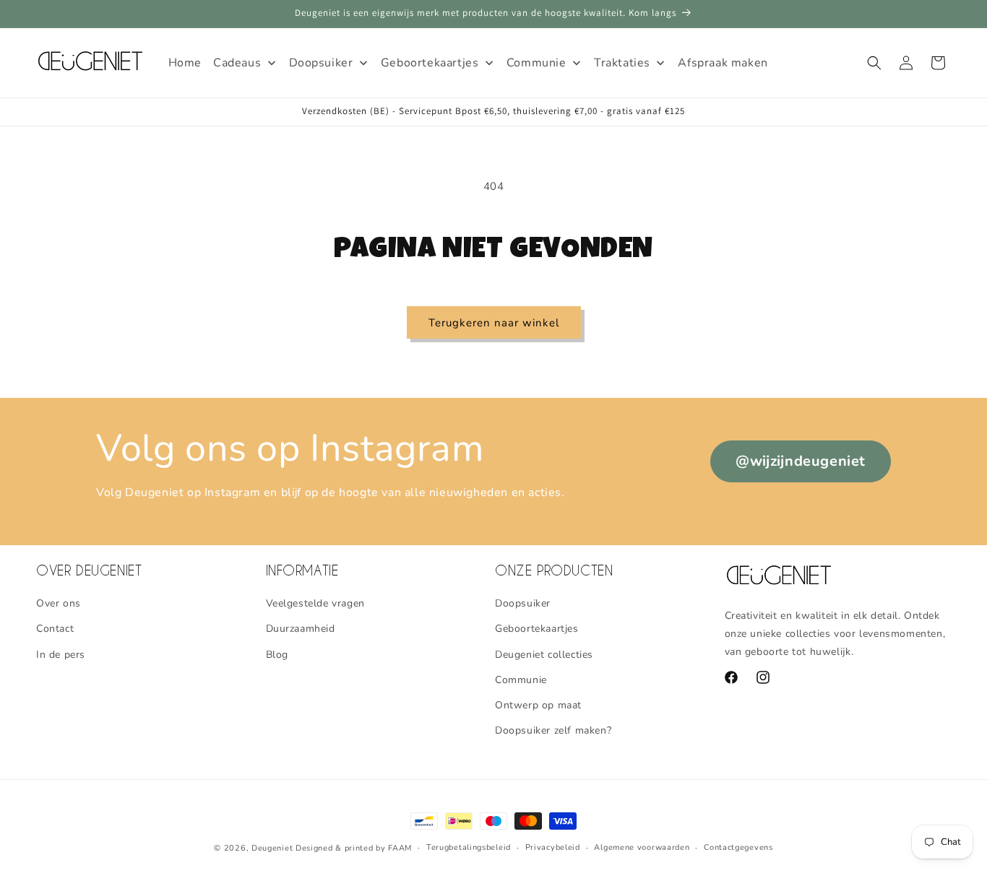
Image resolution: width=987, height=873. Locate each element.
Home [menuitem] (185, 63)
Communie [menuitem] (536, 63)
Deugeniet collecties (544, 654)
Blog (277, 654)
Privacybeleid (552, 847)
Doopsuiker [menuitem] (321, 63)
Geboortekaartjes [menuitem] (430, 63)
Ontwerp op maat (538, 705)
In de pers (60, 654)
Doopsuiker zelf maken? (553, 730)
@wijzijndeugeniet (801, 461)
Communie (521, 680)
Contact (55, 628)
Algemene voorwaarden (641, 847)
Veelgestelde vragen (315, 603)
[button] (874, 63)
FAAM (400, 848)
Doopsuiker (523, 603)
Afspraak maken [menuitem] (722, 63)
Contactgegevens (738, 847)
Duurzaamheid (300, 628)
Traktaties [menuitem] (622, 63)
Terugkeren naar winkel (493, 323)
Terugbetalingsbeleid (468, 847)
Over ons (58, 603)
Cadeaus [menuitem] (237, 63)
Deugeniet (272, 848)
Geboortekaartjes (537, 628)
